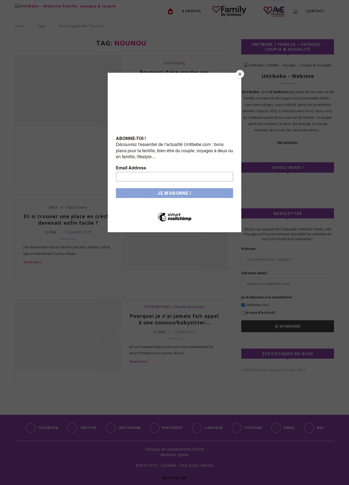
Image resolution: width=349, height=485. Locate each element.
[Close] (240, 74)
